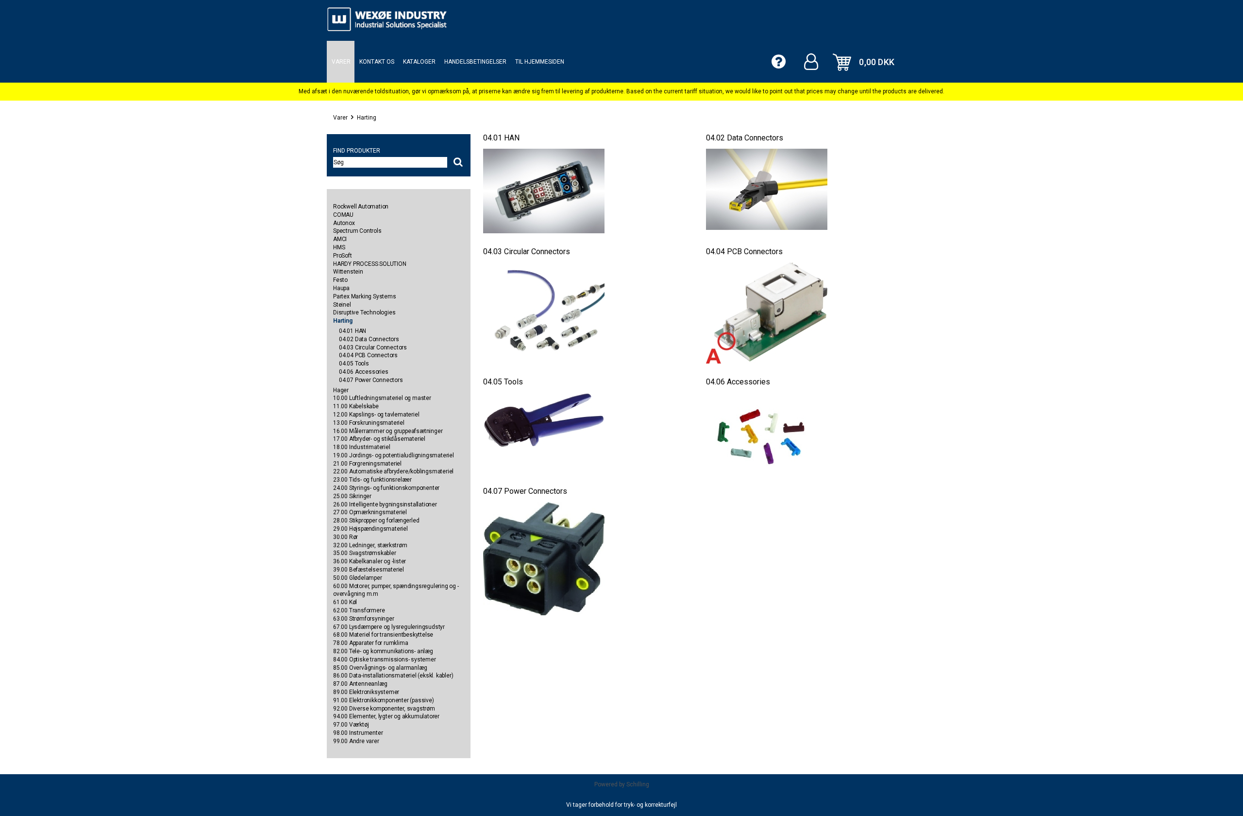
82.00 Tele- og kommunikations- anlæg (383, 651)
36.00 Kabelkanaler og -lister (369, 561)
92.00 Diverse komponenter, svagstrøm (384, 708)
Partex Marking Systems (364, 296)
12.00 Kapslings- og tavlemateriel (376, 414)
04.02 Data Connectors (369, 339)
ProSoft (342, 255)
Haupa (341, 288)
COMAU (343, 214)
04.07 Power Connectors (371, 380)
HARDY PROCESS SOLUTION (369, 263)
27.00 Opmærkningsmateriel (370, 512)
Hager (341, 390)
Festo (340, 280)
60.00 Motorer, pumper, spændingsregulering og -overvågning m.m (396, 590)
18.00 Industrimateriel (361, 447)
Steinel (342, 304)
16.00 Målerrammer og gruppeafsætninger (387, 431)
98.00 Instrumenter (358, 732)
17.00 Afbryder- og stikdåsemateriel (379, 438)
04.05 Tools (354, 363)
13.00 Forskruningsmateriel (368, 422)
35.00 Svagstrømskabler (364, 553)
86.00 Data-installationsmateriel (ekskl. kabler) (393, 675)
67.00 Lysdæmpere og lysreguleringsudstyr (389, 627)
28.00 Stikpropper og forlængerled (376, 520)
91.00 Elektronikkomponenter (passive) (383, 700)
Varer (340, 117)
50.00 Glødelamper (357, 577)
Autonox (344, 223)
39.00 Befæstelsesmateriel (368, 569)
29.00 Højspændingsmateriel (370, 528)
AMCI (340, 239)
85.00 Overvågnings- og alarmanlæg (380, 667)
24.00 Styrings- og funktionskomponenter (386, 488)
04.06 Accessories (363, 371)
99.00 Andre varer (356, 741)
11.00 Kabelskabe (356, 406)
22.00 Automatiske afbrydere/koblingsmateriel (393, 471)
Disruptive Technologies (364, 312)
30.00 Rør (345, 537)
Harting (366, 117)
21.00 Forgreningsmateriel (367, 463)
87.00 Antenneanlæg (360, 683)
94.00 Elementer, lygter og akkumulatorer (386, 716)
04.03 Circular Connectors (373, 347)
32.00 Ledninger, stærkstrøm (370, 545)
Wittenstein (348, 271)
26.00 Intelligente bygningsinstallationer (385, 504)
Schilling (637, 784)
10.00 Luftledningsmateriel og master (382, 398)
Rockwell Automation (360, 206)
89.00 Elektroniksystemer (366, 692)
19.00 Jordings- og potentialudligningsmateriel (393, 455)
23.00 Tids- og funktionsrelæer (372, 479)
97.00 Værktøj (351, 724)
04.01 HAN (352, 331)
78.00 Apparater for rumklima (370, 643)
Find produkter (356, 150)
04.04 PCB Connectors (368, 355)
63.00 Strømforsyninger (363, 618)
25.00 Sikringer (352, 496)
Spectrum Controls (357, 230)
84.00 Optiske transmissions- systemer (384, 659)
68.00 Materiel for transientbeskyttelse (383, 634)
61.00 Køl (345, 602)
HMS (339, 247)
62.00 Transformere (359, 610)
